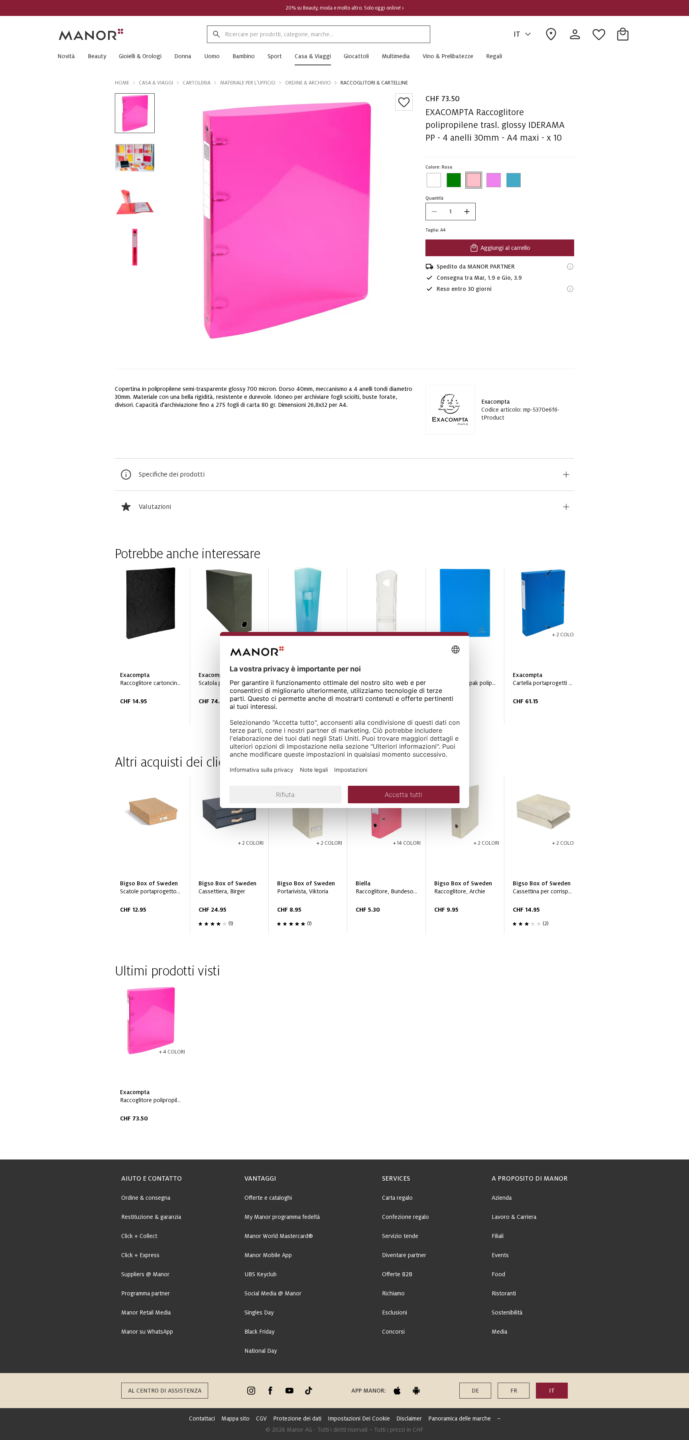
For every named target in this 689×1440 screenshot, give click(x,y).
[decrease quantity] (434, 211)
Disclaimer (409, 1418)
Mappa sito (235, 1418)
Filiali (498, 1236)
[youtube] (289, 1391)
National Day (260, 1351)
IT (517, 34)
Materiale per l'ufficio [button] (248, 83)
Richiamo (393, 1293)
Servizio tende (400, 1236)
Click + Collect (139, 1236)
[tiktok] (309, 1391)
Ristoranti (504, 1293)
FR (513, 1390)
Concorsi (393, 1331)
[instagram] (251, 1391)
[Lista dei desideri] (404, 102)
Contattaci (202, 1418)
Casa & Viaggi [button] (156, 83)
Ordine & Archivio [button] (308, 83)
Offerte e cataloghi (268, 1198)
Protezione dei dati (297, 1418)
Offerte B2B (397, 1274)
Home (122, 83)
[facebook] (270, 1391)
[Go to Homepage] (91, 34)
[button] (69, 56)
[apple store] (397, 1391)
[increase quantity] (467, 211)
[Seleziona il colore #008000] (454, 180)
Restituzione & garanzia (151, 1217)
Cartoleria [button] (197, 83)
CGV (261, 1418)
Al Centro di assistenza (164, 1390)
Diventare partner (404, 1255)
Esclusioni (394, 1312)
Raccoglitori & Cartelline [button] (374, 83)
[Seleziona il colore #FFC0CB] (474, 180)
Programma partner (145, 1293)
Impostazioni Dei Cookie (359, 1418)
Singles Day (259, 1312)
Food (498, 1274)
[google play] (416, 1391)
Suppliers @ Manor (145, 1274)
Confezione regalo (405, 1217)
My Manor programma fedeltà (282, 1217)
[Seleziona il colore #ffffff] (434, 180)
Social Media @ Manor (272, 1293)
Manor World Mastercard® (278, 1236)
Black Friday (259, 1331)
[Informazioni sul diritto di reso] (570, 289)
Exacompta (495, 401)
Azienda (502, 1198)
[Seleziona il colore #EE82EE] (493, 180)
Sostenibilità (507, 1312)
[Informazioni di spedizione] (570, 267)
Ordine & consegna (145, 1198)
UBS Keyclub (260, 1274)
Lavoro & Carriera (514, 1217)
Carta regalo (397, 1198)
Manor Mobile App (268, 1255)
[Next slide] (545, 649)
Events (500, 1255)
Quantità (434, 198)
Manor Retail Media (146, 1312)
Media (499, 1331)
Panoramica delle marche (459, 1418)
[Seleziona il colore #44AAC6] (513, 180)
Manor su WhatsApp (147, 1331)
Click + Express (140, 1255)
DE (475, 1390)
